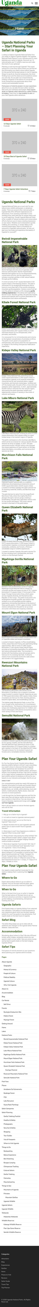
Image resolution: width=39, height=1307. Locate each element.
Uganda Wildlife (9, 1201)
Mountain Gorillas (11, 1197)
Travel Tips (5, 1284)
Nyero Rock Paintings (11, 1105)
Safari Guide (5, 1281)
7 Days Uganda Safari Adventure (16, 189)
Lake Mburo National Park (13, 1051)
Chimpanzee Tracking (11, 1166)
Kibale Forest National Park (13, 1043)
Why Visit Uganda (10, 985)
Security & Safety (10, 1128)
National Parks (7, 1035)
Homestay (7, 1178)
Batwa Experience (10, 1155)
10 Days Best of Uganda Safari (15, 156)
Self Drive (7, 1004)
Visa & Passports (9, 1139)
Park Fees (5, 1082)
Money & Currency (10, 970)
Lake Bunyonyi (9, 1101)
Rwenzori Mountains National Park (16, 1074)
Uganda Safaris (7, 1205)
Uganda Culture (9, 981)
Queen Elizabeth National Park (14, 1066)
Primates (7, 1194)
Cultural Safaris (9, 1170)
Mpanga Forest (9, 1020)
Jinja (5, 1097)
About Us (5, 989)
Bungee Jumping (9, 1163)
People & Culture (9, 973)
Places (4, 1085)
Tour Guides (8, 1136)
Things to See (6, 1186)
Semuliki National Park (11, 1078)
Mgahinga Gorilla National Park (14, 1054)
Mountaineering (9, 1182)
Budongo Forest (9, 1093)
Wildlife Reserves (8, 1221)
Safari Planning (7, 1112)
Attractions (5, 1259)
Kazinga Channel (11, 1070)
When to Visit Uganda (11, 1143)
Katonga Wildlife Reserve (12, 1224)
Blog (3, 997)
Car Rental (5, 1000)
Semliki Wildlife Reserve (12, 1232)
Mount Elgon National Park (13, 1058)
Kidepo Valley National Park (13, 1047)
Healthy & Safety (9, 1120)
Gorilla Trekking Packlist (12, 1116)
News (3, 1271)
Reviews (4, 1278)
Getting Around (7, 1024)
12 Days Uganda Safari (12, 124)
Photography (8, 1124)
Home (4, 1027)
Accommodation (7, 993)
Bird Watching (9, 1159)
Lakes (4, 1031)
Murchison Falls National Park (14, 1062)
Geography (7, 966)
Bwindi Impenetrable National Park (16, 1039)
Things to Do (6, 1147)
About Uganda (7, 962)
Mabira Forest (8, 1016)
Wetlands (5, 1213)
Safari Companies (8, 1109)
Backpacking (8, 1151)
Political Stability (9, 977)
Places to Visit (6, 1275)
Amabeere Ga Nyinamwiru (13, 1089)
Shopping (7, 1132)
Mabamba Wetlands (11, 1217)
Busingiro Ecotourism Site (12, 1012)
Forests (4, 1008)
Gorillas (4, 1268)
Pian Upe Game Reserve (12, 1228)
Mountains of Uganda (11, 1190)
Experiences (5, 1265)
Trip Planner (5, 1288)
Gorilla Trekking (9, 1174)
